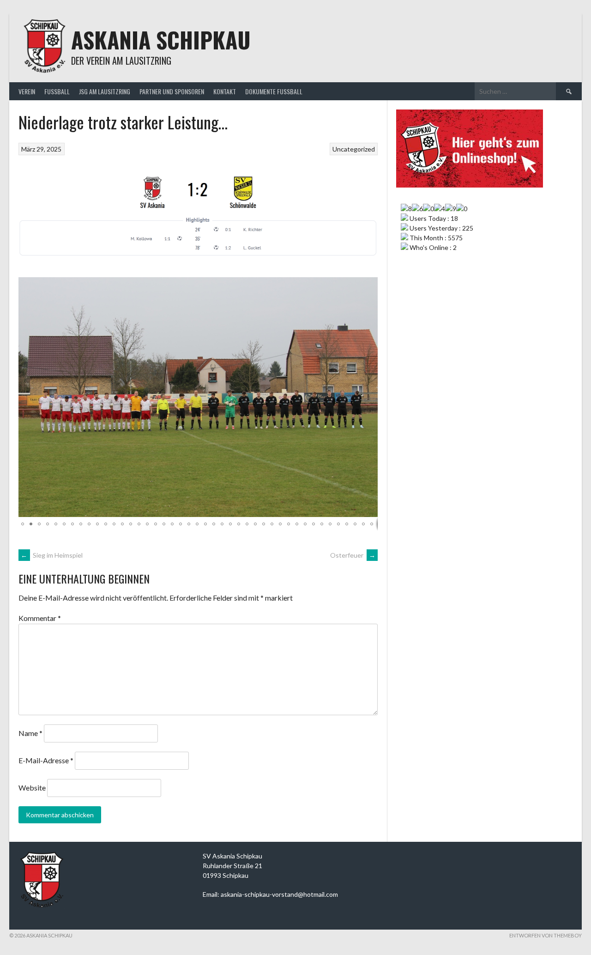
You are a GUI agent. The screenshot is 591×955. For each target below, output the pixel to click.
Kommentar (39, 618)
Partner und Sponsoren (171, 91)
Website (32, 787)
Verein (26, 91)
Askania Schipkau (161, 39)
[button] (369, 285)
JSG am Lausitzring (104, 91)
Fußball (57, 91)
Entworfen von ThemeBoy (545, 935)
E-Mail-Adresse (45, 760)
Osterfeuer (352, 555)
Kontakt (224, 91)
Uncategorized (353, 149)
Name (30, 733)
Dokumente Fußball (273, 91)
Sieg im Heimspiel (52, 555)
